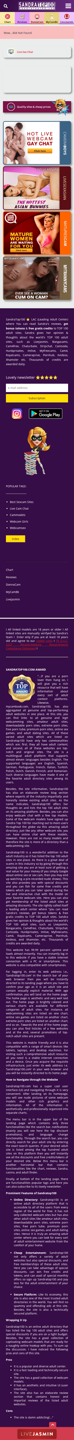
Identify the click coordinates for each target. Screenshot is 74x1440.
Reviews (11, 577)
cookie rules (44, 641)
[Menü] (68, 8)
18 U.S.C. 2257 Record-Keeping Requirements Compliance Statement (37, 644)
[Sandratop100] (37, 6)
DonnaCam (13, 584)
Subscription (37, 398)
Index (15, 539)
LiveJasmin (13, 599)
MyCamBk (12, 592)
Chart (9, 570)
